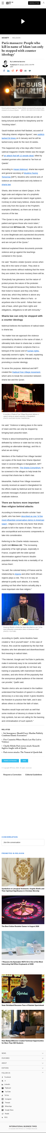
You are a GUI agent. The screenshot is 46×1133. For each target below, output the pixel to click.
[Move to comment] (30, 71)
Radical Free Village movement (26, 372)
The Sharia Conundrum (30, 468)
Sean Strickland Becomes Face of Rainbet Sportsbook (23, 1005)
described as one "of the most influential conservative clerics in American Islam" (23, 520)
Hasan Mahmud (20, 169)
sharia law (6, 184)
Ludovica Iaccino (18, 62)
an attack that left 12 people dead (19, 156)
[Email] (25, 71)
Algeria (18, 574)
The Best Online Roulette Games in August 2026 (20, 926)
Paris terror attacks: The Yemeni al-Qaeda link (22, 752)
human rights (33, 351)
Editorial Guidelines (33, 775)
